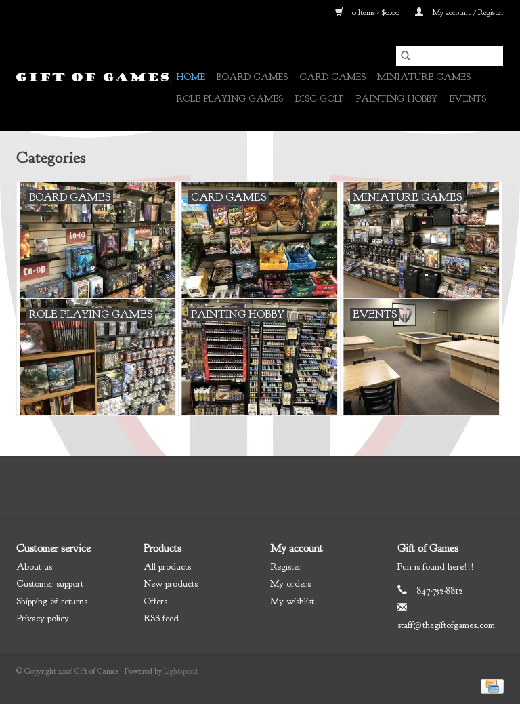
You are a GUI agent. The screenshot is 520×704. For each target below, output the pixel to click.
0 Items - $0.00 (376, 12)
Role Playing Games (229, 98)
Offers (155, 601)
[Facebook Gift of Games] (223, 487)
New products (171, 583)
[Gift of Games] (94, 78)
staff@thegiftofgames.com (446, 625)
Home (190, 77)
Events (467, 98)
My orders (290, 583)
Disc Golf (319, 98)
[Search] (405, 56)
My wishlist (292, 601)
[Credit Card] (490, 685)
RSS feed (161, 618)
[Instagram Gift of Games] (296, 487)
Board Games (252, 77)
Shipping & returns (51, 601)
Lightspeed (181, 670)
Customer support (49, 583)
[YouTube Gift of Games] (272, 487)
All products (167, 567)
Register (285, 567)
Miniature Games (424, 77)
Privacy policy (42, 618)
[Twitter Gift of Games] (248, 487)
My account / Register (467, 12)
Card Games (332, 77)
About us (34, 567)
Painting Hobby (396, 98)
